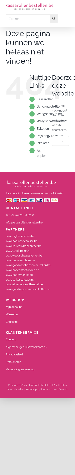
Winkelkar (12, 314)
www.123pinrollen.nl (18, 250)
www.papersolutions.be (20, 260)
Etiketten (43, 128)
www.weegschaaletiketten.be (24, 255)
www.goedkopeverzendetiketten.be (28, 289)
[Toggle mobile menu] (67, 6)
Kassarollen (45, 99)
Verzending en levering (20, 369)
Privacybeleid (14, 354)
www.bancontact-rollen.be (22, 270)
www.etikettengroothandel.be (24, 284)
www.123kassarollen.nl (19, 279)
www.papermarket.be (19, 274)
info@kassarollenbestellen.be (24, 222)
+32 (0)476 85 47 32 (22, 215)
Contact (11, 339)
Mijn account (14, 306)
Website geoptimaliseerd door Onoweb (46, 389)
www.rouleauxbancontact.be (24, 246)
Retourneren (13, 361)
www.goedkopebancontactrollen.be (28, 265)
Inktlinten (43, 143)
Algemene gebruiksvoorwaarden (26, 347)
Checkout (12, 321)
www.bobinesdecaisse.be (22, 241)
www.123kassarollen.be (20, 236)
